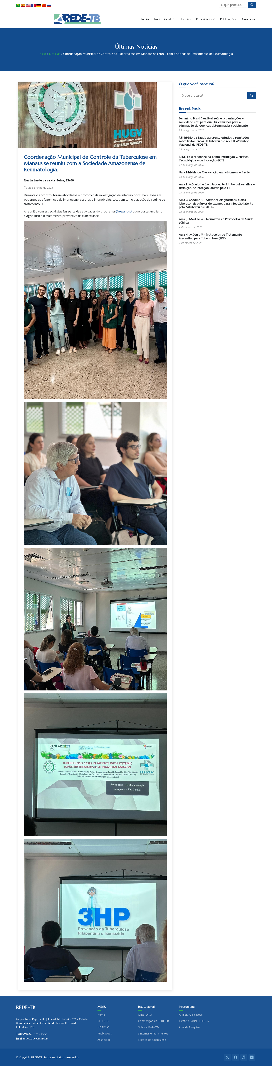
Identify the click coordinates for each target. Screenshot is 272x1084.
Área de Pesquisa (189, 1027)
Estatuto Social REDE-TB (194, 1021)
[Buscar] (252, 5)
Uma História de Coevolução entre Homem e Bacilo (214, 172)
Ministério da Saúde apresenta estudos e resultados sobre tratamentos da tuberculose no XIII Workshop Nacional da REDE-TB (214, 141)
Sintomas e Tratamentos (153, 1033)
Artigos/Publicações (191, 1014)
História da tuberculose (152, 1040)
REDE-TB (103, 1021)
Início (145, 19)
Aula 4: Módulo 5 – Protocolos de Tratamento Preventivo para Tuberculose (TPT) (210, 236)
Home (101, 1014)
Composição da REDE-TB (153, 1021)
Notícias (185, 19)
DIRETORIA (145, 1014)
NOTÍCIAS (104, 1027)
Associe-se (249, 19)
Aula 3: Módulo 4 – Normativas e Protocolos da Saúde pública (216, 220)
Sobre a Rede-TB (148, 1027)
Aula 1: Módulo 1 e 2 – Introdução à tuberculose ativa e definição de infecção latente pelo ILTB (217, 186)
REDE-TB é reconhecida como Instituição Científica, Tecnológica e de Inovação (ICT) (214, 158)
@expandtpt (123, 211)
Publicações (228, 19)
